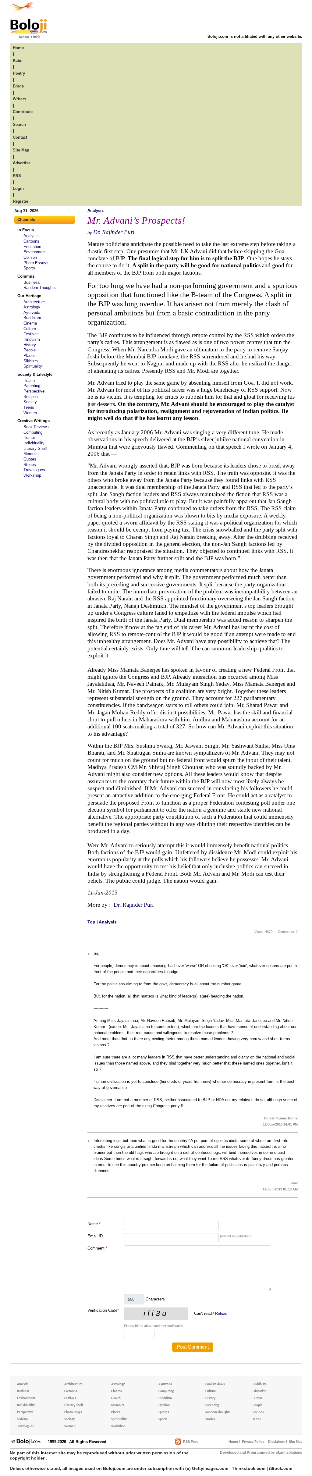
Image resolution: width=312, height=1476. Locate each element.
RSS (17, 175)
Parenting (31, 385)
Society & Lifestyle (34, 374)
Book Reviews (36, 427)
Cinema (30, 323)
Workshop (32, 475)
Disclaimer (276, 1441)
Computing (32, 432)
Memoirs (31, 453)
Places (29, 355)
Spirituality (32, 366)
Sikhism (30, 361)
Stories (29, 464)
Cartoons (31, 241)
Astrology (31, 307)
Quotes (29, 459)
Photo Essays (35, 263)
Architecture (34, 302)
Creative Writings (33, 420)
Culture (29, 328)
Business (31, 282)
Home (233, 1441)
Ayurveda (31, 312)
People (29, 350)
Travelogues (34, 470)
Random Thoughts (39, 287)
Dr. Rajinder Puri (113, 232)
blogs (18, 86)
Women (30, 413)
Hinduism (31, 339)
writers (19, 99)
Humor (29, 437)
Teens (28, 407)
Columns (25, 276)
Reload (221, 1313)
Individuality (33, 443)
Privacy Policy (253, 1441)
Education (32, 246)
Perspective (33, 391)
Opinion (30, 257)
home (18, 47)
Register (20, 201)
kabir (18, 60)
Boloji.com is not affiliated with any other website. (254, 36)
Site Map (296, 1441)
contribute (23, 111)
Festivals (31, 334)
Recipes (30, 396)
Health (29, 380)
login (18, 188)
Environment (34, 252)
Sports (29, 268)
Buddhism (32, 317)
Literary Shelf (35, 448)
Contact (20, 137)
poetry (19, 73)
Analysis (31, 235)
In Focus (25, 230)
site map (21, 150)
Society (30, 402)
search (19, 124)
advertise (21, 163)
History (29, 345)
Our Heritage (29, 295)
